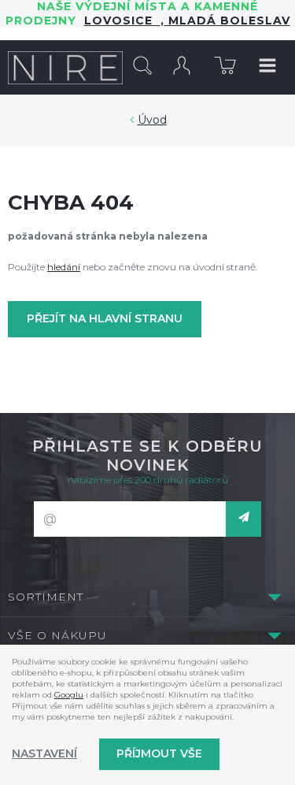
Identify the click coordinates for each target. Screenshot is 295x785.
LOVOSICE (122, 20)
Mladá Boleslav (227, 20)
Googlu (68, 695)
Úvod (152, 120)
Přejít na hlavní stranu (105, 318)
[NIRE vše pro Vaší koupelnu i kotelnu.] (65, 67)
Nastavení (44, 753)
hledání (63, 267)
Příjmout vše (159, 753)
